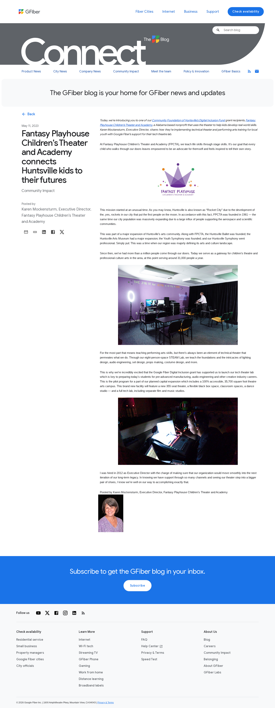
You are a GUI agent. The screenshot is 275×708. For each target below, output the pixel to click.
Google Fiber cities (30, 659)
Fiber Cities (144, 12)
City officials (25, 666)
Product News (31, 71)
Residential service (29, 640)
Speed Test (149, 659)
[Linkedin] (74, 612)
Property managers (30, 653)
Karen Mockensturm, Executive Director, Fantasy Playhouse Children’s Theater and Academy (56, 215)
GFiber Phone (88, 659)
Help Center (152, 646)
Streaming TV (88, 653)
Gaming (84, 666)
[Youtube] (38, 612)
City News (60, 71)
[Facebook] (56, 612)
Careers (210, 646)
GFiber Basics (230, 71)
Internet (168, 12)
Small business (26, 646)
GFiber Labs (212, 672)
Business (191, 12)
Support (213, 12)
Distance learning (91, 679)
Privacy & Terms (152, 653)
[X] (47, 612)
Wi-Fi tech (86, 646)
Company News (90, 71)
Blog (207, 640)
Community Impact (126, 71)
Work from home (91, 672)
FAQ (144, 640)
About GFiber (213, 666)
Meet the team (161, 71)
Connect (84, 52)
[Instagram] (65, 612)
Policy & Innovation (196, 71)
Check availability (245, 11)
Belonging (211, 659)
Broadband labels (91, 685)
